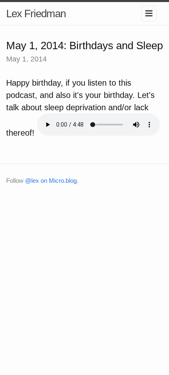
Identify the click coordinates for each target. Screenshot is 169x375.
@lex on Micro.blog (51, 180)
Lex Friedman (36, 13)
